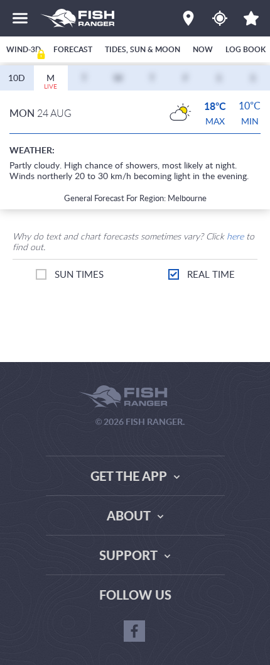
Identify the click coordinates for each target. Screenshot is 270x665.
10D (16, 78)
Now (203, 49)
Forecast (72, 49)
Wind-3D (23, 49)
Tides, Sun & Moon (142, 49)
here (235, 236)
